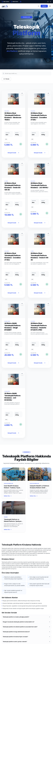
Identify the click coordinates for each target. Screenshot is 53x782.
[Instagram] (48, 2)
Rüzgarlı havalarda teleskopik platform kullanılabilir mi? (26, 622)
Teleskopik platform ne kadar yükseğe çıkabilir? (26, 617)
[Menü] (50, 6)
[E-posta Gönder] (20, 1)
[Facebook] (50, 2)
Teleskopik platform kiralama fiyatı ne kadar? (26, 636)
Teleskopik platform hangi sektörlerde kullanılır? (26, 631)
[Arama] (38, 6)
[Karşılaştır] (22, 93)
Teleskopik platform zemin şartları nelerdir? (26, 641)
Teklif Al (44, 6)
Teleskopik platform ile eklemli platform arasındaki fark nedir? (26, 627)
